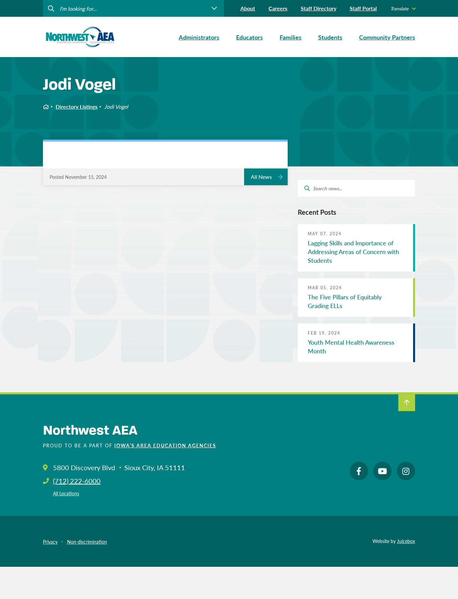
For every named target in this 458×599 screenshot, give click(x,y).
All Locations (66, 493)
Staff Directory (318, 8)
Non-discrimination (87, 541)
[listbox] (402, 8)
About (247, 8)
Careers (278, 8)
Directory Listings (77, 106)
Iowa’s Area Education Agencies (165, 445)
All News (261, 177)
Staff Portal (363, 8)
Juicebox (406, 541)
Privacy (50, 541)
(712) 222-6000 (77, 481)
